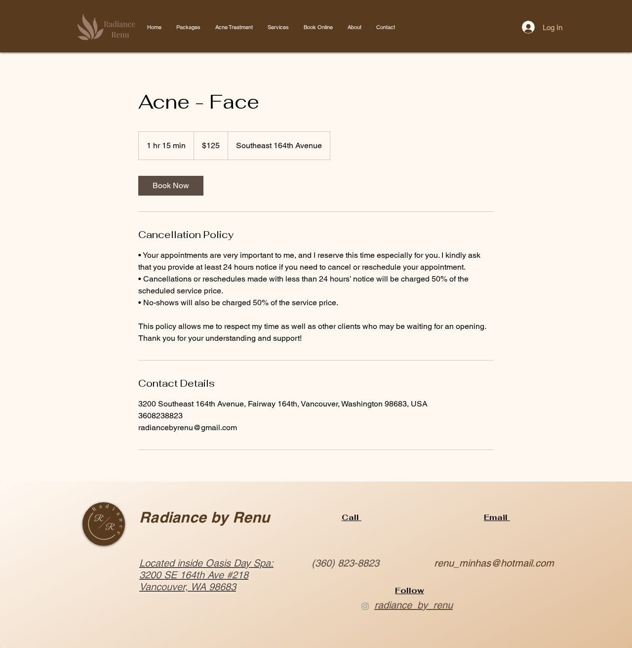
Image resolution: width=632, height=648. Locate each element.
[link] (170, 186)
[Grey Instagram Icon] (365, 606)
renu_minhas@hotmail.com (494, 563)
